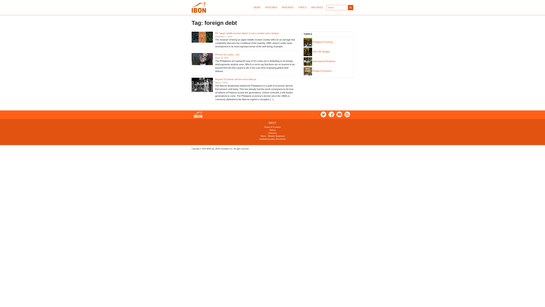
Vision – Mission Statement (272, 136)
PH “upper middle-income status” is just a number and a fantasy (247, 33)
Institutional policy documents (272, 139)
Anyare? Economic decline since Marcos (235, 79)
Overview (272, 133)
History (272, 130)
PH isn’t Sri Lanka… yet (227, 54)
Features (271, 7)
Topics (302, 7)
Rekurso (288, 7)
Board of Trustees (273, 127)
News (257, 7)
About (272, 123)
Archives (317, 7)
